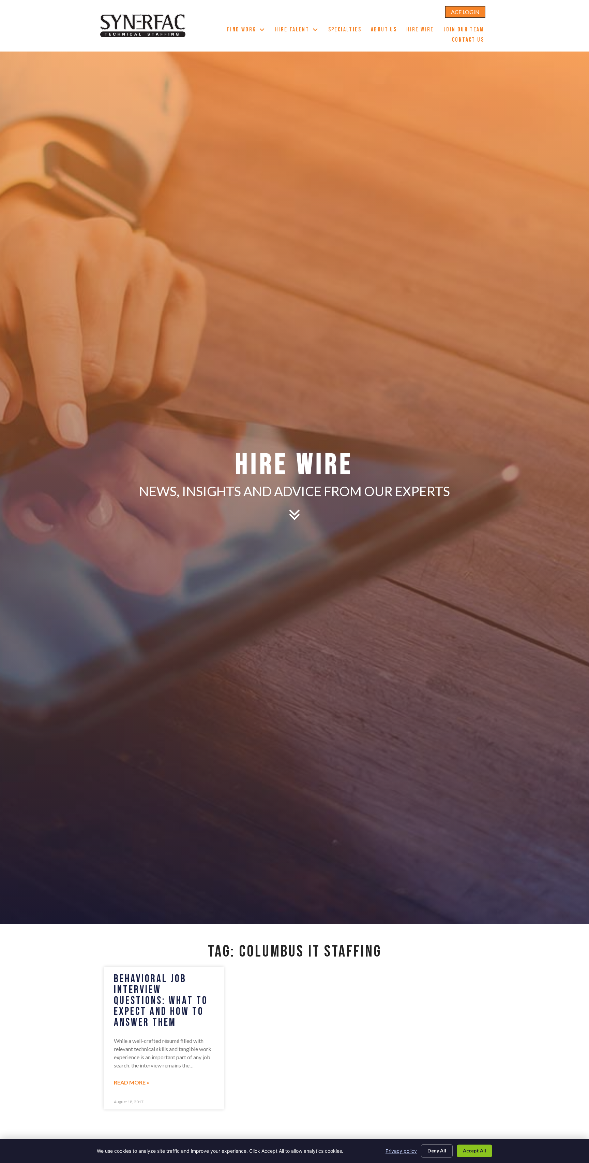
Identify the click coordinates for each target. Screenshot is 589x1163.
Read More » (131, 1082)
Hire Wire (422, 30)
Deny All (436, 1150)
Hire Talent (299, 30)
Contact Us (470, 40)
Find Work (248, 30)
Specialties (347, 30)
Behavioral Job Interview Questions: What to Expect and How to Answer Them (161, 1000)
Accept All (474, 1150)
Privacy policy (401, 1151)
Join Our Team (466, 30)
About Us (386, 30)
